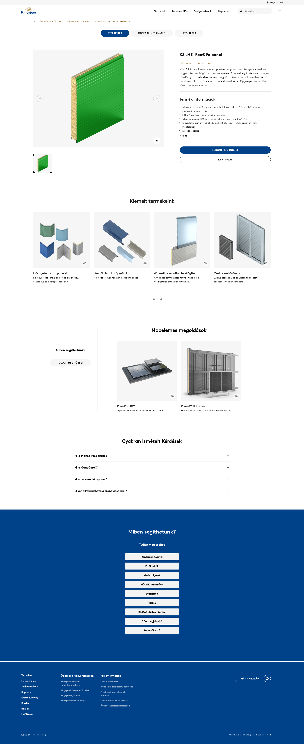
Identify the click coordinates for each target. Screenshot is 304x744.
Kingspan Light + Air (70, 695)
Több (185, 136)
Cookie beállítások (109, 681)
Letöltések (152, 593)
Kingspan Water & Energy (73, 700)
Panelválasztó (152, 630)
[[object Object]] (61, 240)
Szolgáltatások (203, 11)
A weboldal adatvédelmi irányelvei (117, 686)
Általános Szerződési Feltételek (115, 705)
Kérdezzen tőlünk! (152, 556)
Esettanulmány (29, 697)
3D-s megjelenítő (152, 621)
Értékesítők (151, 566)
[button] (280, 11)
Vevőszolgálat (152, 575)
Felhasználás (179, 11)
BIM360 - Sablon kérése (151, 612)
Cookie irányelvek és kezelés (114, 700)
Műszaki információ (152, 584)
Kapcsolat (224, 11)
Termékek (160, 11)
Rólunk (25, 708)
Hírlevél (152, 602)
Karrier (25, 703)
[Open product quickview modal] (84, 263)
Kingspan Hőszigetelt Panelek (75, 690)
